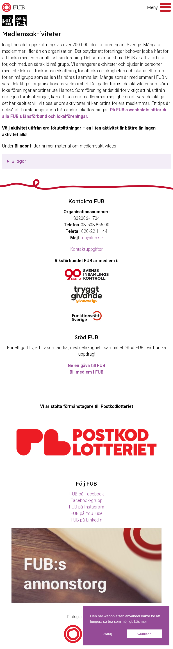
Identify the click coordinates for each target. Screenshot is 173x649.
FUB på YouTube (86, 513)
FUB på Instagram (86, 507)
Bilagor (18, 161)
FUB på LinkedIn (86, 520)
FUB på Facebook (86, 494)
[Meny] (165, 7)
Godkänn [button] (144, 634)
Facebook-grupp (86, 500)
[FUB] (13, 7)
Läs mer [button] (140, 621)
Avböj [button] (107, 634)
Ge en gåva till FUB (86, 365)
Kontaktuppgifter (86, 249)
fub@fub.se (92, 237)
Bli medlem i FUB (86, 372)
